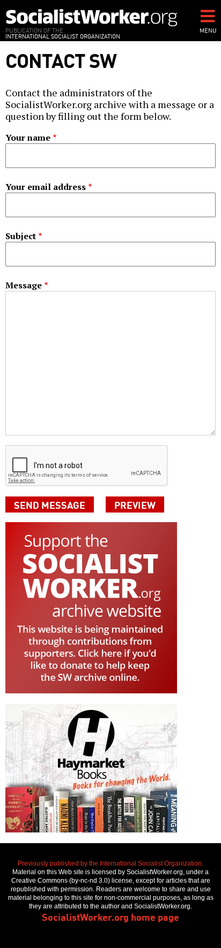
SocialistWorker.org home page (110, 916)
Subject (20, 236)
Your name (27, 137)
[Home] (91, 17)
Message (23, 285)
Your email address (45, 187)
